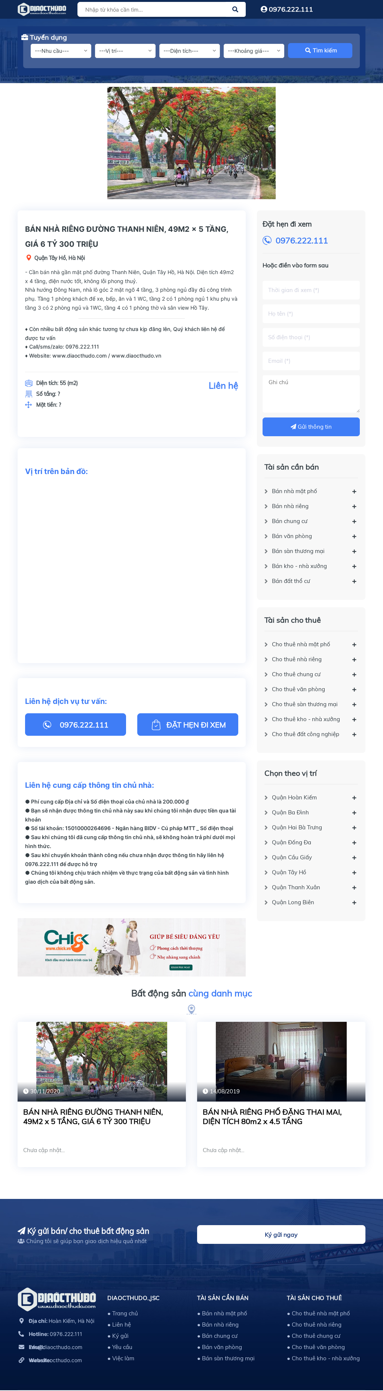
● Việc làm (120, 1358)
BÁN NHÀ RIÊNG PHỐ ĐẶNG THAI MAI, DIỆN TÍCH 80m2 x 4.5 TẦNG (272, 1116)
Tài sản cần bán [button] (223, 1298)
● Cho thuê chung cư (313, 1335)
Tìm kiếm (325, 50)
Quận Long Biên (293, 902)
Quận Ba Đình (290, 812)
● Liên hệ (119, 1324)
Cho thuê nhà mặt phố (301, 644)
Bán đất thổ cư (291, 580)
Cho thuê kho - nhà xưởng (306, 719)
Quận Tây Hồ (289, 872)
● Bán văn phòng (219, 1347)
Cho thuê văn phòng (298, 689)
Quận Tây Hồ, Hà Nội (59, 258)
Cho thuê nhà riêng (297, 659)
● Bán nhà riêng (218, 1324)
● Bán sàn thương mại (226, 1358)
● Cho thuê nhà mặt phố (318, 1313)
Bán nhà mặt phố (294, 491)
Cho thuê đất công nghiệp (305, 734)
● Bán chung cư (217, 1335)
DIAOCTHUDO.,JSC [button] (133, 1298)
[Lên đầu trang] (358, 1351)
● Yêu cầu (119, 1347)
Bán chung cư (289, 521)
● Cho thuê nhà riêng (314, 1324)
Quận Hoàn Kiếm (294, 797)
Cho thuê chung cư (296, 674)
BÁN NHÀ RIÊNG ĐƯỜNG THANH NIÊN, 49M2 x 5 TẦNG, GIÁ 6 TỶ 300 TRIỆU (93, 1116)
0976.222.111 (290, 9)
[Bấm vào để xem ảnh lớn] (191, 143)
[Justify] (235, 9)
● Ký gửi (118, 1335)
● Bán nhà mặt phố (222, 1313)
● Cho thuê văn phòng (316, 1347)
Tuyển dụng (47, 37)
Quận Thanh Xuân (296, 887)
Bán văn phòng (292, 536)
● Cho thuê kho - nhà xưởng (323, 1358)
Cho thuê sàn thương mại (305, 704)
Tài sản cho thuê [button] (314, 1298)
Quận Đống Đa (291, 842)
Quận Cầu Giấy (292, 857)
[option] (191, 143)
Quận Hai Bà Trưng (297, 827)
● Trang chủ (122, 1313)
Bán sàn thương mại (298, 551)
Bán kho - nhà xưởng (299, 566)
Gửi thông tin (314, 426)
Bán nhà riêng (290, 506)
